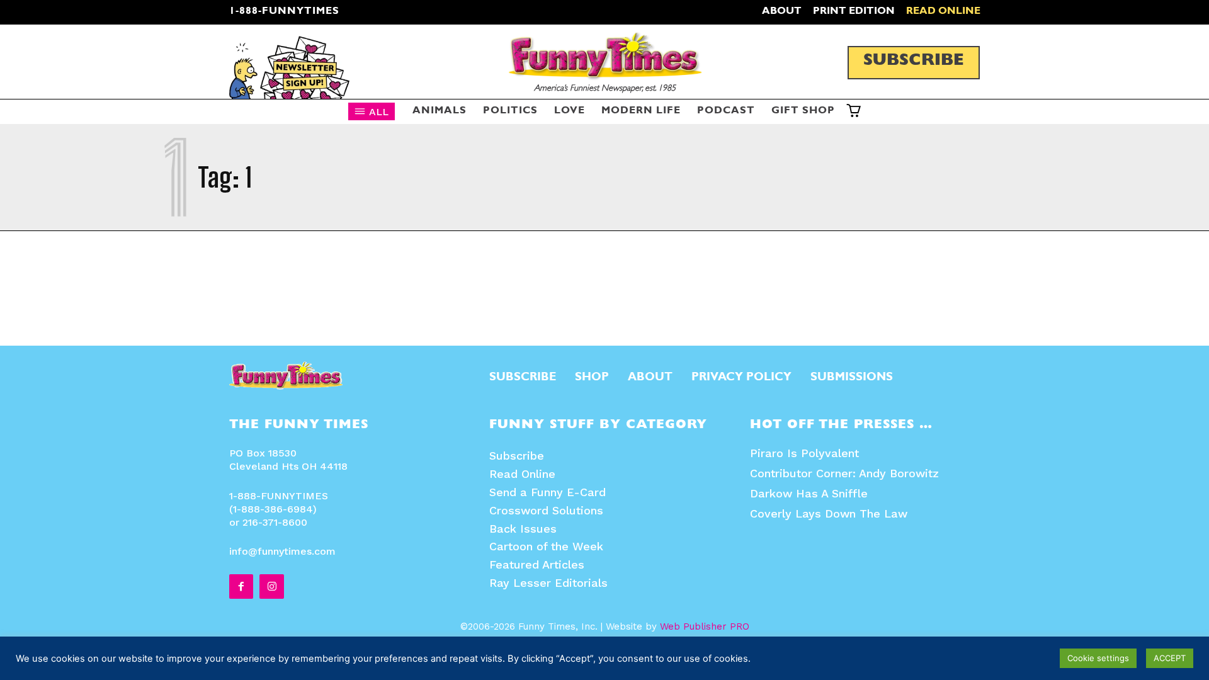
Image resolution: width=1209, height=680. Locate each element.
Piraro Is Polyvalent (804, 453)
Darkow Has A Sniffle (809, 493)
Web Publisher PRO (704, 626)
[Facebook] (241, 586)
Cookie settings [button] (1098, 658)
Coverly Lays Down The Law (828, 513)
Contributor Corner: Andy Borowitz (844, 473)
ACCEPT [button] (1170, 658)
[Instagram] (271, 586)
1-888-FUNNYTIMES (284, 12)
